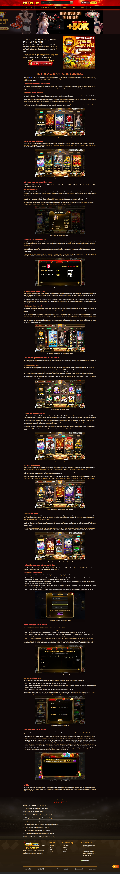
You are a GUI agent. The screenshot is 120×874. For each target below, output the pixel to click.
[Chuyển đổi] (24, 808)
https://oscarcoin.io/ (89, 851)
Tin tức (91, 7)
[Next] (116, 21)
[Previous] (4, 21)
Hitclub (43, 845)
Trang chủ (29, 7)
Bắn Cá (65, 7)
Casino (56, 7)
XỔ (50, 851)
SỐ (52, 851)
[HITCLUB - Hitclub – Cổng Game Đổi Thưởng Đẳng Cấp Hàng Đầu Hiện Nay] (31, 3)
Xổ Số (82, 7)
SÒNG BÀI (52, 845)
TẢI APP (65, 851)
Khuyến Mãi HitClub (43, 7)
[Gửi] (71, 2)
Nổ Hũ (74, 7)
